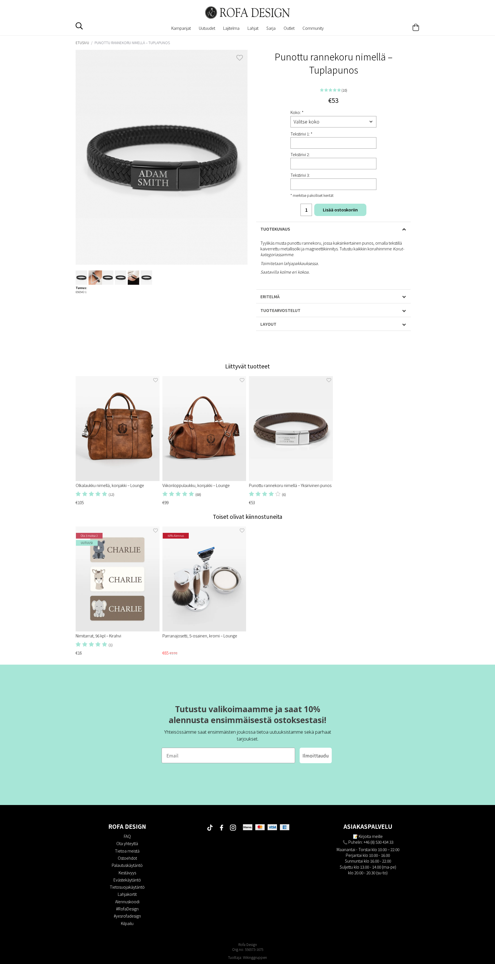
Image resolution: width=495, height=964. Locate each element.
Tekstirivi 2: (300, 154)
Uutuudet (207, 28)
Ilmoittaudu (315, 755)
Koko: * (297, 112)
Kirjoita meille (371, 836)
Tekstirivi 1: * (301, 134)
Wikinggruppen (255, 957)
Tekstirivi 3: (300, 175)
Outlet (289, 28)
